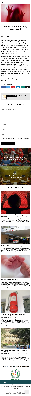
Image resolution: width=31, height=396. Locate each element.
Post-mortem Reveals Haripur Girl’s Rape (12, 215)
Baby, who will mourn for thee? (9, 279)
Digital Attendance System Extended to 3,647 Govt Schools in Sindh (15, 351)
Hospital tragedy (5, 245)
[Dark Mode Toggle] (27, 392)
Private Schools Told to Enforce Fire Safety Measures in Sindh (13, 315)
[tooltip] (3, 87)
